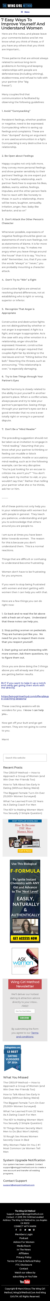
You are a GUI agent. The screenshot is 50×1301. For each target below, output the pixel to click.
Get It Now (25, 851)
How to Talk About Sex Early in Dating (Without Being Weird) (21, 786)
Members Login (24, 1234)
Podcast (23, 1238)
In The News (24, 1249)
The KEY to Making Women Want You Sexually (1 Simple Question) (23, 811)
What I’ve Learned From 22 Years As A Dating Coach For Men (23, 803)
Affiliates (24, 1253)
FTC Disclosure (24, 1264)
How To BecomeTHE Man (25, 828)
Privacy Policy (23, 1257)
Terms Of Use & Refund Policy (24, 1261)
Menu (26, 12)
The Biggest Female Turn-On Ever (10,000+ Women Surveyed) (24, 795)
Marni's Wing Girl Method (17, 5)
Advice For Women (23, 1242)
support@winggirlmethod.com (18, 1185)
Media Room (24, 1245)
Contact (23, 1268)
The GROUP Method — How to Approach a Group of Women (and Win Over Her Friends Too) (24, 776)
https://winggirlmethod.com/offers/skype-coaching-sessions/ (25, 697)
